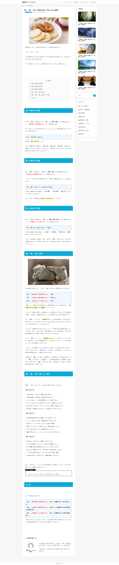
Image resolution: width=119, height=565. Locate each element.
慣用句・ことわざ (85, 123)
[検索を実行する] (94, 95)
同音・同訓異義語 (28, 12)
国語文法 (82, 116)
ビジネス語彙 (83, 106)
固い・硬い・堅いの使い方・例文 (41, 95)
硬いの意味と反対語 (37, 86)
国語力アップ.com (28, 2)
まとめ (33, 97)
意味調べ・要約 (84, 120)
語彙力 (82, 134)
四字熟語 (82, 113)
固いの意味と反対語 (37, 83)
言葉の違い (83, 127)
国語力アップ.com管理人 (31, 551)
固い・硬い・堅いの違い (38, 92)
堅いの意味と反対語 (37, 89)
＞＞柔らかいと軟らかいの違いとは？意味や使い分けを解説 (43, 474)
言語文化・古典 (84, 130)
